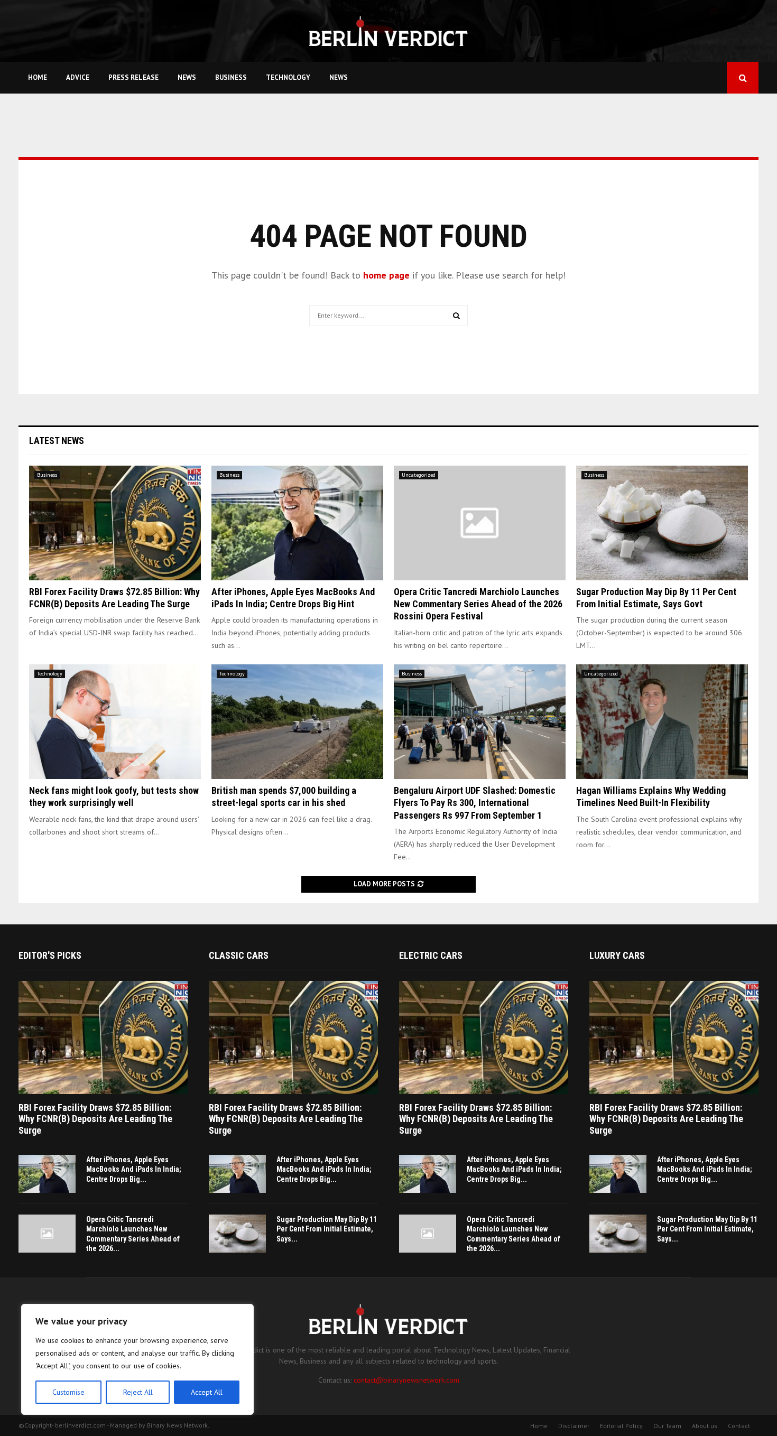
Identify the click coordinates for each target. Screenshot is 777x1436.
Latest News (56, 440)
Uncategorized (419, 474)
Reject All (138, 1392)
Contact (739, 1426)
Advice (77, 77)
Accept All (207, 1392)
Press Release (133, 77)
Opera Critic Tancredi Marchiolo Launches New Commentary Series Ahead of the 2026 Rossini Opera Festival (478, 604)
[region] (137, 1359)
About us (704, 1426)
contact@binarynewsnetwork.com (406, 1380)
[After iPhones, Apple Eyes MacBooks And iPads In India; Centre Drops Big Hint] (297, 523)
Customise (68, 1392)
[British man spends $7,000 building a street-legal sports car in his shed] (297, 721)
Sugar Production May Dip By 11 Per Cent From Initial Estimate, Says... (326, 1229)
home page (386, 275)
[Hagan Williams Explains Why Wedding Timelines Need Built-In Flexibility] (662, 721)
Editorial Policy (621, 1426)
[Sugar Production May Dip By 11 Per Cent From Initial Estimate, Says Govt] (662, 523)
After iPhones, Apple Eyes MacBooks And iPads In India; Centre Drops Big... (133, 1169)
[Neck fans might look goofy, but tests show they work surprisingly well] (115, 721)
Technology (288, 77)
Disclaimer (573, 1426)
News (187, 77)
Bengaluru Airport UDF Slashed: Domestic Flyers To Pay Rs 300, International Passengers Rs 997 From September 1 (475, 803)
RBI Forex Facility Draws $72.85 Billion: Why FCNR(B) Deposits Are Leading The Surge (95, 1119)
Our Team (667, 1426)
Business (231, 77)
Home (37, 77)
